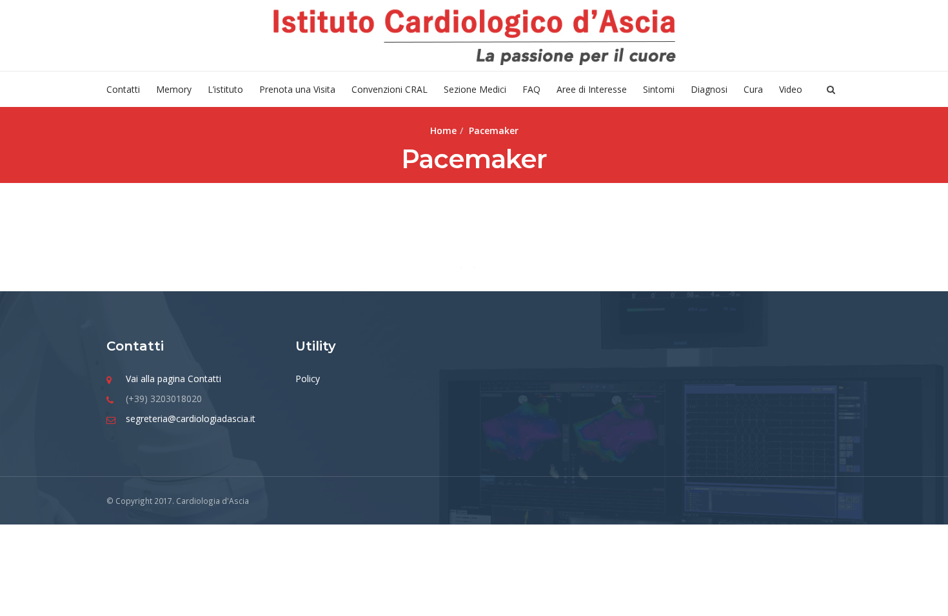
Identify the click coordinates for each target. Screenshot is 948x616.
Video (790, 89)
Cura (753, 89)
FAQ (531, 89)
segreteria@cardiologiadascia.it (190, 418)
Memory (174, 89)
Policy (307, 378)
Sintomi (659, 89)
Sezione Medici (475, 89)
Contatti (123, 89)
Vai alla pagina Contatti (173, 378)
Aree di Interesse (592, 89)
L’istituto (225, 89)
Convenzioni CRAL (389, 89)
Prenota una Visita (297, 89)
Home (443, 130)
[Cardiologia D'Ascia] (474, 35)
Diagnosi (709, 89)
